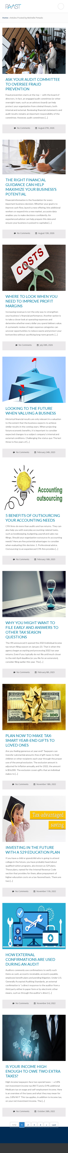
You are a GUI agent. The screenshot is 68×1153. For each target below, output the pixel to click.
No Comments (23, 128)
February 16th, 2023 (46, 559)
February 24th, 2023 (46, 452)
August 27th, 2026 (46, 128)
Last (54, 1124)
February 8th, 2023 (46, 672)
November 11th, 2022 (46, 891)
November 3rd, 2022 (46, 1003)
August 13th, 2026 (46, 233)
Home (5, 17)
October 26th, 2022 (46, 1111)
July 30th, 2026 (46, 345)
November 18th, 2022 (46, 784)
